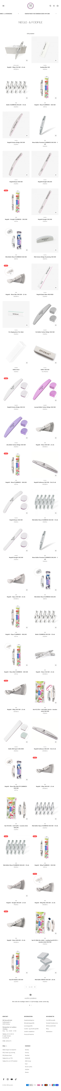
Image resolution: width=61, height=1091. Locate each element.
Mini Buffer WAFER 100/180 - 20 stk (45, 979)
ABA (16, 102)
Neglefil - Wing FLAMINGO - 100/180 (45, 865)
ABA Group (28, 1061)
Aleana (27, 1072)
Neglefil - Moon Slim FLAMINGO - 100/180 (16, 672)
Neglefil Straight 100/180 (45, 219)
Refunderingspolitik (29, 1023)
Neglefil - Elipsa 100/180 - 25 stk (16, 596)
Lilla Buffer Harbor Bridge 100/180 (16, 444)
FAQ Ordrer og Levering (9, 1052)
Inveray (45, 367)
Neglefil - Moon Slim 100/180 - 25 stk (16, 294)
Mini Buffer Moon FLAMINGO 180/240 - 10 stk (16, 865)
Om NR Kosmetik (50, 1020)
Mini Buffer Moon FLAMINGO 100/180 (16, 257)
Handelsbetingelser (29, 1020)
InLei (26, 1063)
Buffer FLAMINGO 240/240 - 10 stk (16, 104)
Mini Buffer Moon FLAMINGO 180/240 (45, 596)
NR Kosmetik (16, 65)
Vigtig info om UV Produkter (10, 1061)
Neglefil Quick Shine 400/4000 (45, 294)
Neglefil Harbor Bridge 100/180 (16, 142)
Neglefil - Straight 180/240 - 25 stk (16, 902)
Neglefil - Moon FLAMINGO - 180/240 (16, 482)
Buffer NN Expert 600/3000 (16, 749)
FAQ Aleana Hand (7, 1055)
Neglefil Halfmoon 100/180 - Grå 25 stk (45, 482)
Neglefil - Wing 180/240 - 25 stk (45, 786)
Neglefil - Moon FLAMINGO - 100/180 (45, 104)
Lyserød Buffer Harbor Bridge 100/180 (45, 407)
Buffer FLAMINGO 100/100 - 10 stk (45, 634)
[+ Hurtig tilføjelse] (26, 60)
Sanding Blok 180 (45, 67)
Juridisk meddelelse (29, 1031)
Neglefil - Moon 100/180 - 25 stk (45, 444)
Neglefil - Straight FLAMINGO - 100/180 (16, 219)
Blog (47, 1028)
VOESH (27, 1069)
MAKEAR (27, 1058)
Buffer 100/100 (45, 369)
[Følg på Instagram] (8, 1079)
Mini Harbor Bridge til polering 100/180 (45, 257)
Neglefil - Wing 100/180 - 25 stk (16, 709)
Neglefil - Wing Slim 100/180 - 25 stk (45, 902)
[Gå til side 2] (35, 987)
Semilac (45, 65)
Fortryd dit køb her (29, 1034)
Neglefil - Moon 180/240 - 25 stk (16, 940)
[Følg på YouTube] (12, 1079)
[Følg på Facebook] (4, 1079)
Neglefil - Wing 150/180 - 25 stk (16, 67)
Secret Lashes (28, 1066)
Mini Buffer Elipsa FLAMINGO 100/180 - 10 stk (45, 825)
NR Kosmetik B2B (51, 1026)
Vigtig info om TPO (8, 1058)
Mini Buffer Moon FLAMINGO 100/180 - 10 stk (45, 520)
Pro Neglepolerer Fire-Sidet (16, 332)
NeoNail (45, 329)
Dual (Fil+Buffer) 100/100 (16, 979)
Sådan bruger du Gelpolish (9, 1049)
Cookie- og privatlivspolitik (31, 1028)
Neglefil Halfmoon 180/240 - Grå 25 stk (45, 749)
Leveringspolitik (28, 1026)
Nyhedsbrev (49, 1031)
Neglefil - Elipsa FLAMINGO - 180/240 (16, 634)
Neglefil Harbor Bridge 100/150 (16, 407)
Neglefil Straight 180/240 (45, 181)
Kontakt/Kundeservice (52, 1023)
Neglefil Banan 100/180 (16, 181)
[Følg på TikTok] (16, 1079)
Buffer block (16, 369)
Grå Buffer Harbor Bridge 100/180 (45, 332)
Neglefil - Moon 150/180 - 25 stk (45, 672)
